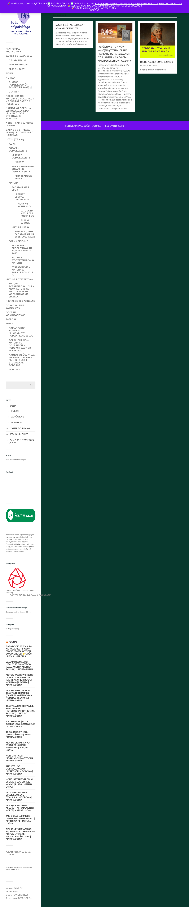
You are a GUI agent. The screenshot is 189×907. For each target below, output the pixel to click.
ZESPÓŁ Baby (17, 69)
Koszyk (15, 410)
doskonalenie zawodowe (15, 306)
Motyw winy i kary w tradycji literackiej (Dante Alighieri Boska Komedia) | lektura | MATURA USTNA (19, 695)
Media (9, 323)
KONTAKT (11, 77)
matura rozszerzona (19, 279)
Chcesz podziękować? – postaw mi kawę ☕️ (20, 84)
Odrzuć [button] (94, 10)
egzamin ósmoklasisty (18, 149)
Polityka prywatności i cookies (83, 125)
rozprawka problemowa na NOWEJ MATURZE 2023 (22, 249)
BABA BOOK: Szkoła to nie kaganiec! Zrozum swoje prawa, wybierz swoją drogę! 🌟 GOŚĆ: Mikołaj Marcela (19, 651)
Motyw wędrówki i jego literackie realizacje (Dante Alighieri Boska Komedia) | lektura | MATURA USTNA (20, 680)
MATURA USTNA (21, 227)
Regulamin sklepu (19, 434)
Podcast (14, 369)
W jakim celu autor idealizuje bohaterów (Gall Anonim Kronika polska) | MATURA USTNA (19, 666)
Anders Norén (23, 898)
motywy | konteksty (24, 205)
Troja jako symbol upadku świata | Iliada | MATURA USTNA (19, 734)
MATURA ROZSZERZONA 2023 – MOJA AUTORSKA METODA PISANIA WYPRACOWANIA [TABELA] (21, 290)
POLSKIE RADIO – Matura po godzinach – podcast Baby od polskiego (20, 100)
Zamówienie (17, 416)
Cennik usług (17, 60)
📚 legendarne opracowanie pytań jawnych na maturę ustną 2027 (104, 5)
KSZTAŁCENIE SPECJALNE (20, 301)
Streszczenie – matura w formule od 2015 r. (22, 271)
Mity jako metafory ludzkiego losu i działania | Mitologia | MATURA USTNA (19, 796)
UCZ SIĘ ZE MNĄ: (15, 139)
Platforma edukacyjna (13, 50)
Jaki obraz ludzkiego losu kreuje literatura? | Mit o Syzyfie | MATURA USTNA (20, 820)
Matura (13, 182)
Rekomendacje (18, 64)
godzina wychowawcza (15, 313)
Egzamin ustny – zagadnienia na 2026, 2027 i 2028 (25, 234)
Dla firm (14, 91)
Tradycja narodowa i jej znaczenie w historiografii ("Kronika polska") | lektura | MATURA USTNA (20, 711)
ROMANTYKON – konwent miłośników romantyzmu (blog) (21, 332)
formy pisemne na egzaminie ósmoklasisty (23, 169)
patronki (11, 319)
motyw (19, 162)
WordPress (21, 894)
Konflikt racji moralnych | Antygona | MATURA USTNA (20, 758)
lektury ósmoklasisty (21, 156)
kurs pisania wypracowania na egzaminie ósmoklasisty (126, 3)
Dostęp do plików (19, 428)
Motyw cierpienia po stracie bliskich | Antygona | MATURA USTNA (18, 746)
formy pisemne (18, 241)
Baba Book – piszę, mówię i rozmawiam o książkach (20, 132)
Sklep (9, 73)
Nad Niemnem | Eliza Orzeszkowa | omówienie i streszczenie (20, 724)
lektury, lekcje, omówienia (22, 197)
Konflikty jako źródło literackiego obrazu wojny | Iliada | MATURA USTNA (19, 783)
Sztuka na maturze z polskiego (27, 213)
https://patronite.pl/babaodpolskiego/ (28, 594)
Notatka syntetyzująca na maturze (23, 260)
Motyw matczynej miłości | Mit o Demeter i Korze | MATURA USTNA (20, 808)
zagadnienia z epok (20, 188)
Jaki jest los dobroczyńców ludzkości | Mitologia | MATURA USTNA (19, 770)
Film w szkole (25, 221)
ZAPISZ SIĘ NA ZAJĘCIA (19, 55)
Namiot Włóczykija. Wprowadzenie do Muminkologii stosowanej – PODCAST (19, 113)
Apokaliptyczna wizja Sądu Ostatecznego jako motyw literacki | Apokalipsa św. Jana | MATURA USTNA (20, 834)
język (12, 143)
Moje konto (17, 422)
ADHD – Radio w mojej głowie (19, 124)
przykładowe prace (23, 177)
